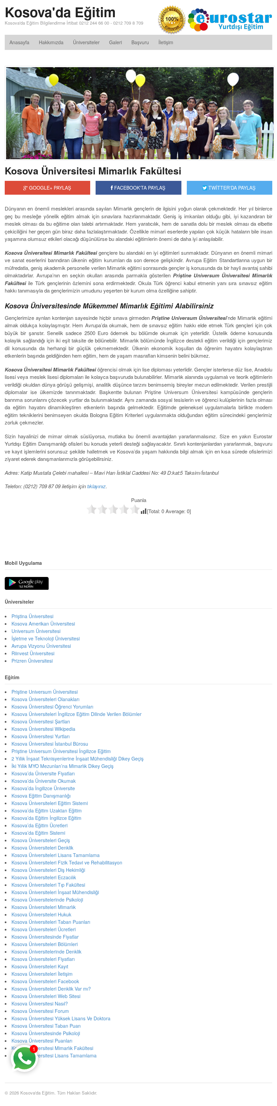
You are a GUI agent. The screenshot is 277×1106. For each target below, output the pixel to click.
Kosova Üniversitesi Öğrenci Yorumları (52, 706)
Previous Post (138, 529)
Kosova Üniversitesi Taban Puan (46, 1025)
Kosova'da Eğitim (60, 11)
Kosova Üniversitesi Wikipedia (43, 728)
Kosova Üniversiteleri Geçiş (40, 840)
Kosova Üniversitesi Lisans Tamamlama (54, 1055)
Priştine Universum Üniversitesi (44, 691)
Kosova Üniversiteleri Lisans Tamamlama (55, 855)
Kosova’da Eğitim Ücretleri (39, 825)
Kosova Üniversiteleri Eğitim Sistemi (49, 803)
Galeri (115, 42)
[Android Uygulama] (27, 583)
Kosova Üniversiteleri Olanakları (45, 699)
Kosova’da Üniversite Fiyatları (43, 773)
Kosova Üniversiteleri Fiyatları (43, 959)
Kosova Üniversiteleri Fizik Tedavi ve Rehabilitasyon (66, 862)
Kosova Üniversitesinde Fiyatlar (45, 936)
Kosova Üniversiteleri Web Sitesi (45, 996)
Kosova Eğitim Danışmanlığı (41, 795)
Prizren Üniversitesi (32, 660)
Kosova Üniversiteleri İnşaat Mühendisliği (55, 892)
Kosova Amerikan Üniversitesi (43, 623)
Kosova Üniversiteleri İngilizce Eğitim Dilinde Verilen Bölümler (76, 714)
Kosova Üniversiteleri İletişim (42, 973)
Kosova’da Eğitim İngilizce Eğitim (46, 817)
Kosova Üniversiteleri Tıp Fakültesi (48, 884)
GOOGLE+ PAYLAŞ (49, 187)
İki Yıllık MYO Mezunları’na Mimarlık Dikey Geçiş (62, 766)
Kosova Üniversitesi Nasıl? (39, 1003)
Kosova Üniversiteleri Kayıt (39, 966)
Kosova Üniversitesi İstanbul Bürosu (49, 743)
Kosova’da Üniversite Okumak (43, 780)
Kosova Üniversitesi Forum (40, 1010)
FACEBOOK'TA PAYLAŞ (139, 187)
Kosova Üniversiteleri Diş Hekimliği (48, 869)
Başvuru (140, 42)
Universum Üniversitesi (35, 631)
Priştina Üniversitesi (32, 616)
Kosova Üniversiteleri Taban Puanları (50, 921)
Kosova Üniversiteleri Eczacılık (43, 877)
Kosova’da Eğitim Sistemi (38, 832)
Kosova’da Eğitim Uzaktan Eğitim (46, 810)
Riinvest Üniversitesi (32, 653)
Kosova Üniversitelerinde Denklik (46, 951)
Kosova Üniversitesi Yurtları (40, 736)
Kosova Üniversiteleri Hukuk (41, 914)
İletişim (165, 42)
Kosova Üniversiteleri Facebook (45, 981)
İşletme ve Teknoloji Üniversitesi (45, 638)
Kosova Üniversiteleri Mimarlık (43, 907)
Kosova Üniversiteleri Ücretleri (43, 929)
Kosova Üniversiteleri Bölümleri (44, 944)
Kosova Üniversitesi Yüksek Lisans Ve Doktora (60, 1018)
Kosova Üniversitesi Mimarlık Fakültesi (93, 170)
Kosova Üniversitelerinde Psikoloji (47, 899)
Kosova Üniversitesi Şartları (40, 721)
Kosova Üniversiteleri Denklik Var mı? (51, 988)
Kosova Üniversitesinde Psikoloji (45, 1033)
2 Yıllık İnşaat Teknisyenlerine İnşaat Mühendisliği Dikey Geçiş (77, 758)
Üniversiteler (86, 42)
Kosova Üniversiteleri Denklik (42, 847)
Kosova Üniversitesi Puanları (41, 1040)
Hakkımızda (51, 42)
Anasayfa (19, 42)
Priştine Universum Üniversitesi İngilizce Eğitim (61, 751)
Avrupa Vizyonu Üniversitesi (41, 645)
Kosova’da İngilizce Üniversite (43, 788)
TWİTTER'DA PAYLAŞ (231, 187)
